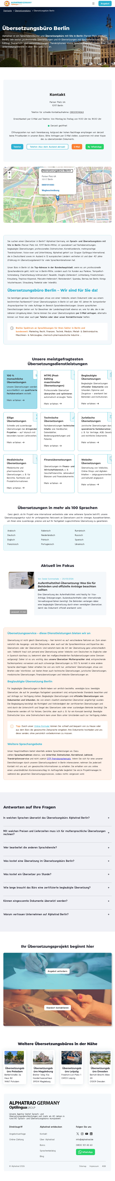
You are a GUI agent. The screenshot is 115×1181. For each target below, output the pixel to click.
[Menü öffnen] (93, 3)
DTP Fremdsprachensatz (59, 758)
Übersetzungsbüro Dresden (100, 1070)
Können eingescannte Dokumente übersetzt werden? (35, 900)
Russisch (79, 535)
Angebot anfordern (57, 971)
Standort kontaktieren (57, 1007)
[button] (57, 198)
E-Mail (77, 146)
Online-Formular (42, 726)
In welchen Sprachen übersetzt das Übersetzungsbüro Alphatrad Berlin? (46, 817)
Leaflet (91, 219)
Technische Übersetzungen (53, 419)
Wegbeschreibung (50, 190)
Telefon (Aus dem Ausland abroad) (47, 146)
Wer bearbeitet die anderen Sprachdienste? (30, 847)
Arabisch (11, 530)
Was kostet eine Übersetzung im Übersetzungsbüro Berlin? (38, 860)
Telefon (17, 146)
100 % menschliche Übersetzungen (16, 379)
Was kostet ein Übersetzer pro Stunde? (27, 874)
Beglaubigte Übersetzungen (91, 377)
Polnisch (45, 539)
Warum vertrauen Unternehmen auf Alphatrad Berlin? (36, 914)
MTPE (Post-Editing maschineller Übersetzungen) (54, 380)
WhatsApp (87, 1152)
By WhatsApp (95, 146)
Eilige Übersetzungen (16, 419)
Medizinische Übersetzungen (16, 461)
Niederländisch (48, 535)
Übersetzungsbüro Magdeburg (43, 1070)
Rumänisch (80, 530)
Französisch (12, 544)
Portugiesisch (47, 544)
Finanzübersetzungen (58, 459)
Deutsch (11, 535)
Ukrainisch (79, 544)
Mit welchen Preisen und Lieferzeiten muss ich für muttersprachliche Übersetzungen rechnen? (54, 833)
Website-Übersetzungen (91, 461)
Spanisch (79, 539)
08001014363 (77, 112)
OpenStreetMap (103, 219)
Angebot (105, 3)
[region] (57, 195)
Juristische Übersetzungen (91, 419)
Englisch (11, 539)
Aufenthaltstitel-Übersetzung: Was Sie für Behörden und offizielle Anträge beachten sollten (67, 586)
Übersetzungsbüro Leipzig (71, 1070)
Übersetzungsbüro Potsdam (14, 1070)
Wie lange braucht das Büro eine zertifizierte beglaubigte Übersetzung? (47, 887)
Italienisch (45, 530)
